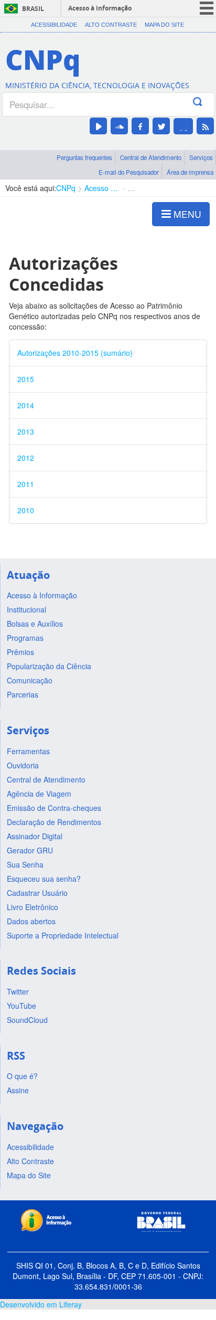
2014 (25, 405)
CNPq (65, 188)
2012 (25, 457)
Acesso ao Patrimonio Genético (101, 188)
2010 (25, 510)
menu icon (206, 8)
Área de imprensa (190, 172)
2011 (25, 484)
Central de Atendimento (150, 157)
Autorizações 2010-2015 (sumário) (75, 352)
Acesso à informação (100, 8)
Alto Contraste (111, 25)
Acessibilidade (54, 25)
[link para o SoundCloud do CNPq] (119, 126)
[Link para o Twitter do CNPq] (161, 126)
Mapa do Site (164, 25)
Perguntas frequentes (84, 157)
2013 (25, 431)
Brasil (33, 8)
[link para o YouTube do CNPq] (98, 126)
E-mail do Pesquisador (129, 172)
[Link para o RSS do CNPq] (205, 126)
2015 (25, 379)
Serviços (201, 157)
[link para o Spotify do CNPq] (183, 126)
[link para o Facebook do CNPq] (140, 126)
